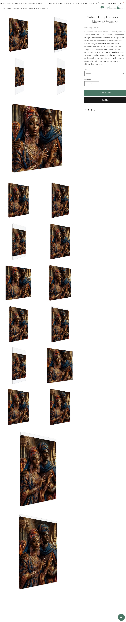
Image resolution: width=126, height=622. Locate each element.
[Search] (98, 3)
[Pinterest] (91, 110)
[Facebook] (88, 110)
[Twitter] (94, 110)
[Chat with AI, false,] (121, 617)
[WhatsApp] (85, 110)
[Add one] (96, 83)
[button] (118, 7)
